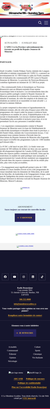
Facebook (5, 277)
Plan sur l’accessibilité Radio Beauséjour (29, 387)
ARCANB (18, 379)
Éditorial (12, 354)
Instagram (23, 277)
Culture (37, 347)
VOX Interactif (29, 398)
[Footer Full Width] (25, 245)
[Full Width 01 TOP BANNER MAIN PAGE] (25, 15)
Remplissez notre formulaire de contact (25, 315)
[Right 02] (25, 233)
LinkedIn (33, 277)
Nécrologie (12, 361)
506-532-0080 (25, 299)
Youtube (14, 277)
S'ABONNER (26, 218)
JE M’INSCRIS (26, 333)
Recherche (40, 22)
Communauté (12, 350)
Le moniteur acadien (14, 23)
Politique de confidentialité (29, 383)
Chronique (37, 354)
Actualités (12, 347)
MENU (46, 23)
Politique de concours (35, 379)
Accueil (25, 266)
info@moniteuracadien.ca (25, 304)
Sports (37, 350)
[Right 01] (25, 187)
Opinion (12, 358)
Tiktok (42, 277)
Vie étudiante (37, 358)
